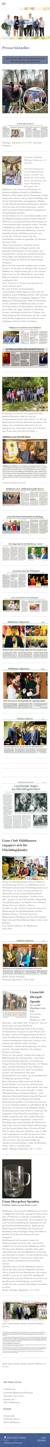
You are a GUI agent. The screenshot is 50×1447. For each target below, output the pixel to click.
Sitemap (22, 1437)
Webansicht (41, 1440)
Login (43, 1437)
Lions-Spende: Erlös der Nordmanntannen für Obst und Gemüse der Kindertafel (25, 60)
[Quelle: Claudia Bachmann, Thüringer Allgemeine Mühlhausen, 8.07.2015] (25, 1311)
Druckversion (12, 1437)
